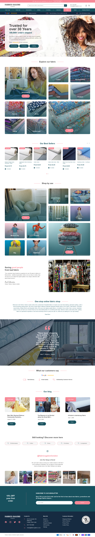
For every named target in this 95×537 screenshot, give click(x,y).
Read (11, 423)
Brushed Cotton (80, 79)
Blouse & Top (15, 235)
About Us (45, 519)
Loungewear (84, 443)
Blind (58, 201)
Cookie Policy (65, 525)
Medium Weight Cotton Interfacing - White (9, 163)
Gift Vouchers (46, 525)
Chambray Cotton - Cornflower (83, 162)
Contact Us (45, 521)
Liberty (15, 131)
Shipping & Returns (66, 519)
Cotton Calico (36, 162)
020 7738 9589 (73, 4)
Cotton (58, 79)
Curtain (58, 218)
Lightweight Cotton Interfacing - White (25, 163)
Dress (80, 218)
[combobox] (47, 5)
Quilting (34, 46)
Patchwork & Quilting (80, 201)
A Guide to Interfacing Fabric (77, 415)
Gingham (80, 97)
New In (69, 127)
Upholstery (25, 214)
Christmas (66, 443)
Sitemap (45, 527)
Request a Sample (47, 523)
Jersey (37, 114)
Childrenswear (14, 443)
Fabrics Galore (8, 534)
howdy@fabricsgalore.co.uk (75, 6)
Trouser (36, 235)
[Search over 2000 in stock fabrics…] (65, 5)
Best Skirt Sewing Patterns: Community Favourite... (15, 416)
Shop (25, 96)
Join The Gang (57, 1)
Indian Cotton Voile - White (53, 162)
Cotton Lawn (37, 131)
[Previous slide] (87, 143)
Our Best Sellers (47, 143)
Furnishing (24, 46)
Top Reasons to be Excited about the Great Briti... (46, 416)
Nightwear (36, 253)
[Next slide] (89, 143)
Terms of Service (66, 521)
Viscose (14, 114)
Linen (58, 97)
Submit (82, 502)
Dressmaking (14, 46)
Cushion (69, 248)
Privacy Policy (65, 523)
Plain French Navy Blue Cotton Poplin (69, 163)
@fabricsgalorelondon (47, 456)
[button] (7, 10)
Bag (15, 253)
